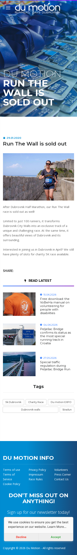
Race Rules (36, 479)
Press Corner (62, 474)
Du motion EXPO (61, 402)
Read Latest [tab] (40, 281)
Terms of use (11, 470)
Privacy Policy (37, 470)
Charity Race (36, 402)
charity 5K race (46, 254)
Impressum (36, 474)
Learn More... (56, 527)
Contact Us (61, 479)
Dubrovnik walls (30, 409)
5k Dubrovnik (13, 402)
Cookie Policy (11, 484)
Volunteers (61, 470)
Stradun (67, 409)
